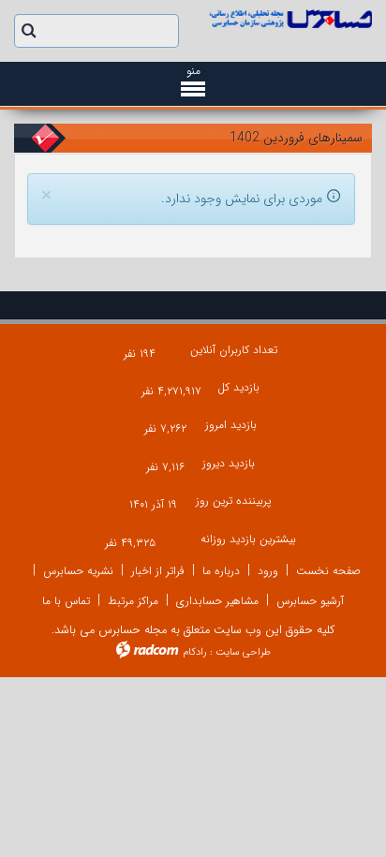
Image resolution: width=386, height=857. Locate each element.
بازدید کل (238, 387)
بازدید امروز (231, 425)
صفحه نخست (328, 571)
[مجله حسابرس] (289, 18)
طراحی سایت (243, 652)
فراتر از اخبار (158, 571)
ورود (268, 571)
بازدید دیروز (228, 463)
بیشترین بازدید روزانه (248, 539)
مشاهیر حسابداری (217, 601)
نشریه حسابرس (78, 571)
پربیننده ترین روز (233, 501)
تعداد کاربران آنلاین (233, 350)
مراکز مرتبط (133, 601)
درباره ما (221, 571)
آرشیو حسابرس (310, 601)
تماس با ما (66, 601)
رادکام (195, 652)
